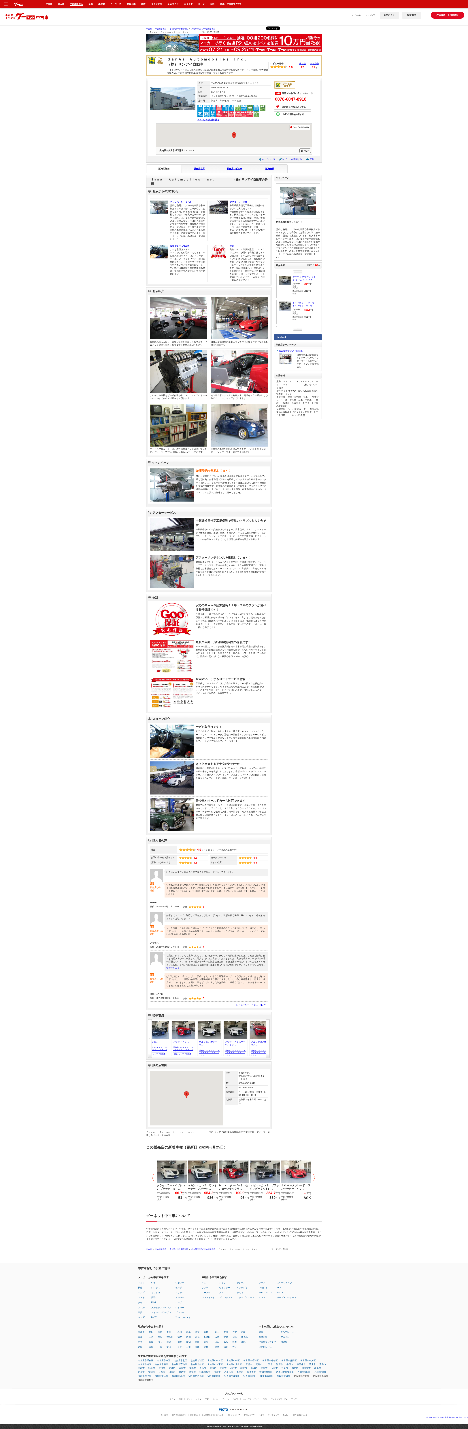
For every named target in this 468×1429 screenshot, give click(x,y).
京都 (197, 1337)
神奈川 (170, 1337)
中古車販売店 (160, 29)
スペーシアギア (284, 1282)
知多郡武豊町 (266, 1376)
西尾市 (182, 1368)
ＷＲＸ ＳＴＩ (265, 1292)
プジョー (179, 1312)
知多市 (284, 1368)
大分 (234, 1347)
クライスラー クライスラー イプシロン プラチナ (304, 305)
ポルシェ (179, 1297)
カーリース (115, 4)
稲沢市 (243, 1368)
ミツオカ (155, 1292)
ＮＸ (204, 1282)
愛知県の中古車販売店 (179, 29)
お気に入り (389, 15)
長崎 (234, 1337)
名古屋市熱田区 (289, 1360)
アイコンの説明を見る (208, 119)
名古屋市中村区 (215, 1360)
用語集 (284, 1342)
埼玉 (160, 1342)
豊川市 (312, 1364)
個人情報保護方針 (179, 1415)
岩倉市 (141, 1372)
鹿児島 (244, 1337)
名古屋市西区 (197, 1360)
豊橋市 (249, 1364)
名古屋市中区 (233, 1360)
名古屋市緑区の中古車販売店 (203, 29)
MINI (153, 1302)
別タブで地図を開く (301, 127)
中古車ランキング (267, 1342)
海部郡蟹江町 (161, 1376)
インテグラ (242, 1287)
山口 (217, 1342)
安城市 (172, 1368)
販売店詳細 (163, 168)
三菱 (140, 1312)
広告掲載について (300, 1415)
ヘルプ (372, 15)
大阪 (197, 1342)
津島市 (322, 1364)
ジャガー (179, 1307)
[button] (186, 1094)
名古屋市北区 (180, 1360)
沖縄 (243, 1342)
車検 (143, 4)
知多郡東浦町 (214, 1376)
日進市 (161, 1372)
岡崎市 (259, 1364)
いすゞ (154, 1282)
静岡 (188, 1337)
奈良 (206, 1332)
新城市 (254, 1368)
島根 (206, 1347)
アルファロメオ (183, 1317)
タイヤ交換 (156, 4)
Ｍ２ (279, 1287)
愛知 (188, 1342)
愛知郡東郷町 (266, 1372)
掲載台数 (314, 63)
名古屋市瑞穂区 (270, 1360)
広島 (217, 1337)
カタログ (188, 4)
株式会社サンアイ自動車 (291, 351)
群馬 (160, 1337)
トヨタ (141, 1282)
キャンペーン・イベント (182, 202)
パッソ (222, 1282)
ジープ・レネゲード (287, 1297)
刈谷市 (151, 1368)
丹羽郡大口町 (304, 1372)
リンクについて (233, 1415)
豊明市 (151, 1372)
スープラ (206, 1292)
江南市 (223, 1368)
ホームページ (268, 159)
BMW (153, 1317)
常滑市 (213, 1368)
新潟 (169, 1342)
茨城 (151, 1347)
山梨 (180, 1342)
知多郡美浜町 (249, 1376)
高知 (226, 1342)
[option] (234, 44)
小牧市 (233, 1368)
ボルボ (178, 1287)
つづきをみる (173, 968)
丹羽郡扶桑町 (320, 1372)
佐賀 (234, 1332)
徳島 (217, 1347)
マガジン (285, 1337)
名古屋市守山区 (179, 1364)
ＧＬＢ (280, 1292)
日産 (140, 1287)
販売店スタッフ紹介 (180, 246)
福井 (180, 1337)
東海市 (264, 1368)
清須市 (192, 1372)
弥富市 (217, 1372)
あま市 (240, 1372)
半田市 (289, 1364)
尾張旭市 (306, 1368)
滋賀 (197, 1332)
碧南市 (141, 1368)
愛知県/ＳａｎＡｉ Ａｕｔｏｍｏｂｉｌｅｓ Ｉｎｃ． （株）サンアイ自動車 (151, 1050)
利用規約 (194, 1415)
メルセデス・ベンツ (161, 1307)
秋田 (151, 1332)
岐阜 (188, 1332)
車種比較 (263, 1337)
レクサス (155, 1287)
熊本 (234, 1342)
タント (262, 1297)
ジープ (178, 1302)
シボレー (179, 1282)
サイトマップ (273, 1415)
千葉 (160, 1347)
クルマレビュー (288, 1332)
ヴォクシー (224, 1287)
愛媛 (226, 1337)
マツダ (141, 1317)
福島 (151, 1342)
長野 (180, 1347)
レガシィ (263, 1287)
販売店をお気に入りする (294, 107)
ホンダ (141, 1292)
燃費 (261, 1332)
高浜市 (317, 1368)
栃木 (160, 1332)
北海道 (141, 1332)
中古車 (149, 29)
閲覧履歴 (411, 15)
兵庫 (197, 1347)
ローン (201, 4)
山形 (151, 1337)
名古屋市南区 (161, 1364)
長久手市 (251, 1372)
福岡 (226, 1347)
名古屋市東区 (163, 1360)
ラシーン (241, 1282)
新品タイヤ (172, 4)
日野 (153, 1297)
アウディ (179, 1292)
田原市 (172, 1372)
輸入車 (61, 4)
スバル (141, 1307)
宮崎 (243, 1332)
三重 (188, 1347)
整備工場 (131, 4)
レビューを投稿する (292, 159)
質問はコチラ (249, 1415)
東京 (169, 1332)
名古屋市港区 (144, 1364)
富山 (169, 1347)
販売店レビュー (234, 168)
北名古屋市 (204, 1372)
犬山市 (202, 1368)
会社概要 (164, 1415)
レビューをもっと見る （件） (252, 1005)
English (358, 15)
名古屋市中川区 (308, 1360)
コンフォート (208, 1297)
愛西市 (182, 1372)
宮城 (140, 1347)
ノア (221, 1292)
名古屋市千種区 (145, 1360)
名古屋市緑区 (197, 1364)
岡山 (217, 1332)
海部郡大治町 (144, 1376)
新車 (90, 4)
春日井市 (301, 1364)
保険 (212, 4)
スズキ (141, 1297)
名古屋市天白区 (234, 1364)
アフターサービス (238, 202)
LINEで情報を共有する (293, 114)
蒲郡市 (192, 1368)
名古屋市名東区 (215, 1364)
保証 (232, 246)
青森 (140, 1337)
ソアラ (205, 1287)
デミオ (240, 1292)
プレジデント (225, 1297)
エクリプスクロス (245, 1297)
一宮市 (269, 1364)
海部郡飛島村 (178, 1376)
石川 (180, 1332)
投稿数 (302, 63)
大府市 (274, 1368)
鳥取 (206, 1342)
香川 (226, 1332)
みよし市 (228, 1372)
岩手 (140, 1342)
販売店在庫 (199, 168)
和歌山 (207, 1337)
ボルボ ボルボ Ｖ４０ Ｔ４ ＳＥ (304, 279)
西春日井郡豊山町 (285, 1372)
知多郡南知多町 (232, 1376)
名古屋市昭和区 (251, 1360)
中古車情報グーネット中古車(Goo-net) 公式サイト (447, 1417)
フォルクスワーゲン (161, 1312)
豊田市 (161, 1368)
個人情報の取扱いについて (212, 1415)
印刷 (312, 159)
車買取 (101, 4)
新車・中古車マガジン (231, 4)
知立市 (295, 1368)
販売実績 (269, 168)
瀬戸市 (279, 1364)
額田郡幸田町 (283, 1376)
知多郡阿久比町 (196, 1376)
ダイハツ (142, 1302)
